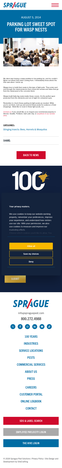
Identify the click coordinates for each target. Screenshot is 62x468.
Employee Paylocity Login (31, 432)
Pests (31, 357)
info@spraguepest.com (31, 313)
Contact (31, 408)
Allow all (31, 246)
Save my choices (31, 254)
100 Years (31, 336)
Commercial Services (31, 364)
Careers (31, 387)
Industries (31, 343)
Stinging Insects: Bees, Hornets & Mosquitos (25, 129)
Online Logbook (31, 401)
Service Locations (31, 350)
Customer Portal (31, 394)
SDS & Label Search (31, 420)
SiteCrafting (23, 461)
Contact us (7, 112)
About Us (31, 371)
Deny (31, 261)
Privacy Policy (37, 458)
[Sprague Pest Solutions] (14, 5)
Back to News (31, 155)
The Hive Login (31, 443)
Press (31, 378)
